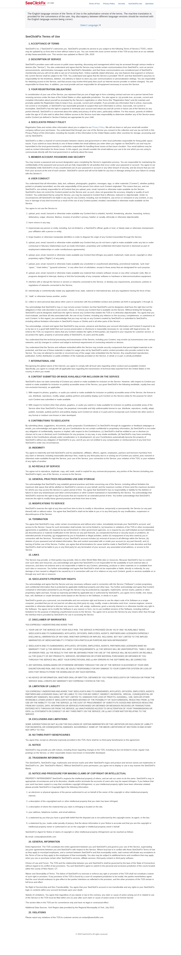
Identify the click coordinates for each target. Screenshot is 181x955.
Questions (149, 4)
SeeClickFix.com (135, 4)
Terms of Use (94, 4)
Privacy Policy (109, 4)
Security (121, 4)
